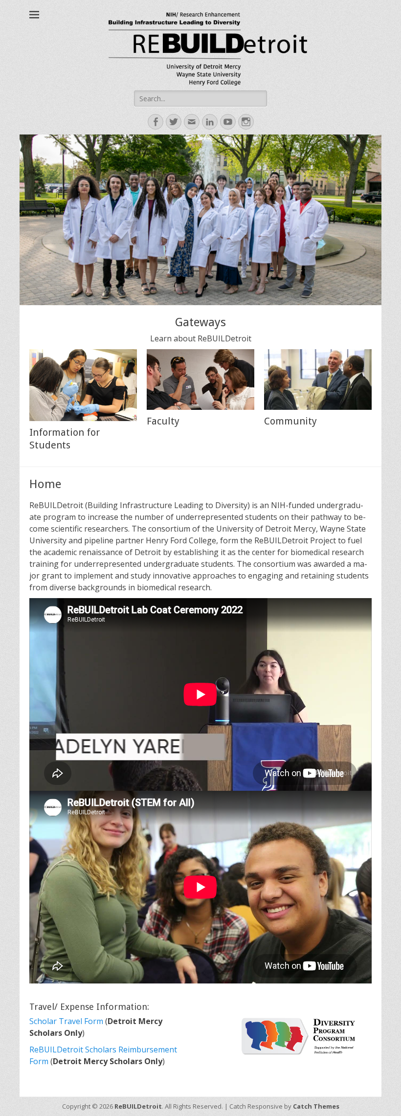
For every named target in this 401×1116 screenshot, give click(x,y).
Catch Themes (316, 1106)
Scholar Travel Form (67, 1021)
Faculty (163, 421)
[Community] (318, 379)
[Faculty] (200, 379)
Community (290, 421)
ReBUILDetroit (138, 1106)
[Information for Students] (83, 385)
